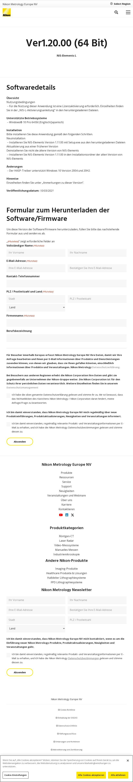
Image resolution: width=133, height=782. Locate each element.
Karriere (66, 504)
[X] (72, 515)
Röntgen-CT (66, 536)
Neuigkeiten (66, 491)
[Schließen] (127, 760)
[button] (116, 12)
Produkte (66, 473)
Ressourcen (66, 477)
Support (66, 486)
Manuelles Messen (66, 550)
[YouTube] (61, 515)
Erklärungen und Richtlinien (67, 741)
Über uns (66, 500)
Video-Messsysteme (66, 545)
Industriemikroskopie (66, 554)
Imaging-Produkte (66, 568)
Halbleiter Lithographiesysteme (66, 578)
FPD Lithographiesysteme (66, 582)
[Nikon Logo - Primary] (7, 12)
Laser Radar (66, 540)
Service (66, 482)
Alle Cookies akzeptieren (91, 775)
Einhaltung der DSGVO (67, 718)
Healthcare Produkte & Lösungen (66, 573)
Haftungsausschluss (67, 733)
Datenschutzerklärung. (106, 367)
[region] (66, 768)
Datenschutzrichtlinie (67, 725)
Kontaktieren (67, 509)
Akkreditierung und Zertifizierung (67, 749)
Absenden (20, 441)
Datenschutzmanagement (22, 387)
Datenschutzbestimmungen (83, 658)
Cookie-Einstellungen (15, 775)
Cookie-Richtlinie (67, 710)
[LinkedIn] (66, 515)
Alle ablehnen (118, 775)
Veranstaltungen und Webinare (66, 495)
